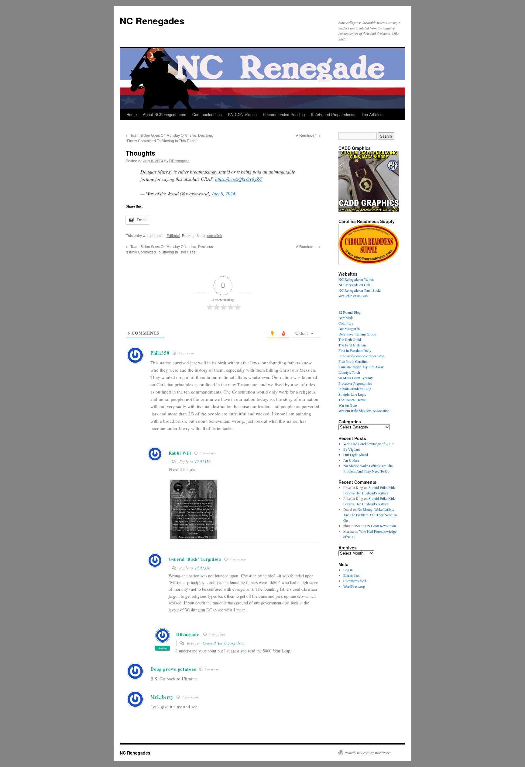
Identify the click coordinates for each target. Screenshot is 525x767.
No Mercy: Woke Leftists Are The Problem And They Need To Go (370, 515)
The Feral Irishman (352, 344)
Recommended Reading (284, 114)
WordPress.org (354, 586)
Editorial (173, 235)
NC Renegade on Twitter (356, 279)
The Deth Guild (349, 339)
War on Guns (348, 405)
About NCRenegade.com (164, 114)
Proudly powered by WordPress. (368, 752)
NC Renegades (152, 20)
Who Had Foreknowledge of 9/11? (368, 443)
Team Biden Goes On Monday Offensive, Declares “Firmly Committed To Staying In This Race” (169, 137)
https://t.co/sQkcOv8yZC (238, 179)
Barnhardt (345, 317)
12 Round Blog (349, 312)
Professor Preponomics (355, 383)
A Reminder (308, 135)
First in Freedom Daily (354, 350)
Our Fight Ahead (355, 454)
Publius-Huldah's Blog (354, 388)
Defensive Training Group (357, 334)
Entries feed (351, 575)
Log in (348, 569)
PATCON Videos (242, 114)
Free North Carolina (352, 361)
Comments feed (354, 580)
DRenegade (179, 160)
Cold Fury (345, 323)
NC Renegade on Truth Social (359, 290)
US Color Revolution (380, 525)
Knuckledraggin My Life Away (361, 366)
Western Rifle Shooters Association (363, 410)
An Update (351, 460)
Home (131, 114)
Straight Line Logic (352, 394)
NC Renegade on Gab (354, 284)
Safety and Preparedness (333, 114)
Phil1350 (203, 461)
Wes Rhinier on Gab (353, 295)
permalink (214, 235)
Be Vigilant (351, 449)
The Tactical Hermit (352, 399)
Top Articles (372, 114)
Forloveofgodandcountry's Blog (361, 355)
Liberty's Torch (349, 372)
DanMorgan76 (349, 328)
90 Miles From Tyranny (355, 377)
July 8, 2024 (223, 193)
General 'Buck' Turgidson (224, 643)
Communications (207, 114)
